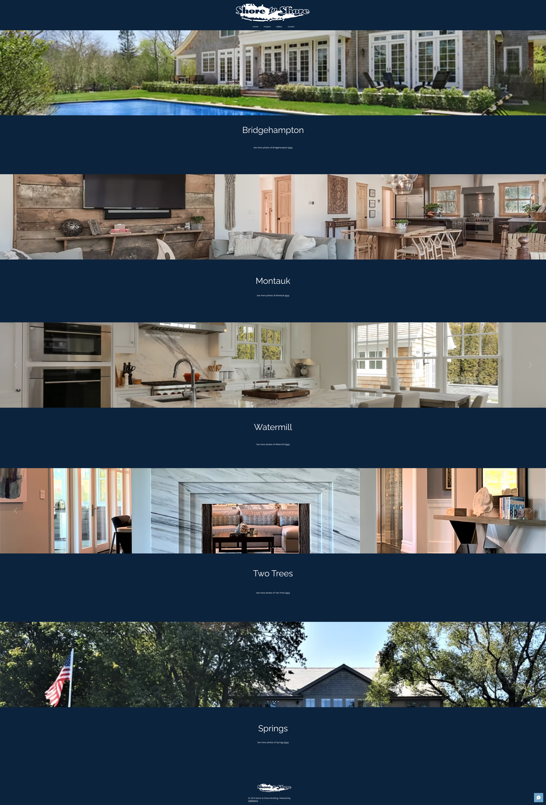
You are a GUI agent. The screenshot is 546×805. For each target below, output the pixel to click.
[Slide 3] (271, 109)
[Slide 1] (266, 109)
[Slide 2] (269, 109)
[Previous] (15, 73)
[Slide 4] (274, 109)
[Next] (530, 73)
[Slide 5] (276, 109)
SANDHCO (253, 800)
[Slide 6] (279, 109)
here (290, 147)
